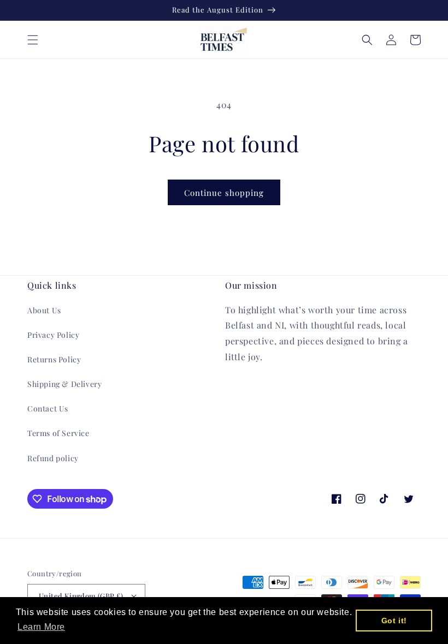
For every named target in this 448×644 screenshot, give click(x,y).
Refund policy (53, 458)
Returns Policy (54, 359)
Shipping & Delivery (64, 384)
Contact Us (47, 408)
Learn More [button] (41, 626)
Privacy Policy (53, 335)
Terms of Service (58, 433)
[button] (33, 40)
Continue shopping (224, 192)
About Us (44, 310)
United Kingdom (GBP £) (81, 595)
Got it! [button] (394, 620)
